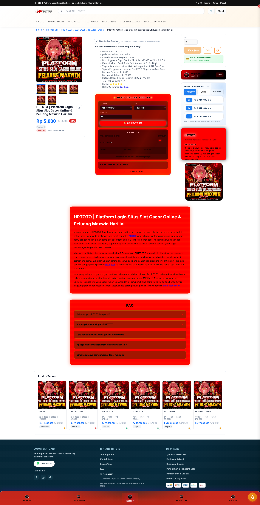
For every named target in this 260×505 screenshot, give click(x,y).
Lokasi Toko (106, 464)
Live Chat (233, 500)
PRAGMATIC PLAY (190, 92)
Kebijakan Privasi (175, 459)
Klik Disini (124, 86)
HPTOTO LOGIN (56, 21)
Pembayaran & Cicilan (177, 473)
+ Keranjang (192, 50)
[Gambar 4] (74, 89)
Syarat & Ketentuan (176, 454)
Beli (208, 50)
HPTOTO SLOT (75, 21)
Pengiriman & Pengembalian (180, 469)
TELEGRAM (78, 500)
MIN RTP (103, 113)
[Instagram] (43, 477)
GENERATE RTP (133, 123)
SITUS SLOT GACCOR (130, 21)
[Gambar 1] (41, 89)
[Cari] (62, 10)
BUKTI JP (181, 500)
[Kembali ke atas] (253, 489)
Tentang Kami (107, 454)
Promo (207, 3)
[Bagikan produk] (79, 108)
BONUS (27, 500)
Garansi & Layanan (176, 478)
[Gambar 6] (52, 100)
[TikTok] (50, 477)
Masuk (223, 3)
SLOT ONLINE (109, 21)
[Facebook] (36, 477)
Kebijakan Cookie (175, 464)
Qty (185, 37)
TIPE (136, 104)
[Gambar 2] (52, 89)
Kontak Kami (106, 459)
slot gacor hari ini (171, 285)
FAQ (102, 469)
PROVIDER (104, 104)
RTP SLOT (217, 92)
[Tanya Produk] (217, 50)
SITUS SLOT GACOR (96, 30)
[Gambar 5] (41, 100)
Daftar (215, 3)
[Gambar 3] (63, 89)
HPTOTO (198, 3)
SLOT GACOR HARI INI (155, 21)
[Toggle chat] (252, 497)
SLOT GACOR (91, 21)
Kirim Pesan (46, 463)
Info (220, 74)
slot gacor (110, 264)
